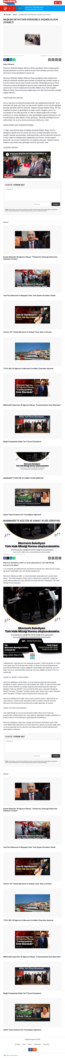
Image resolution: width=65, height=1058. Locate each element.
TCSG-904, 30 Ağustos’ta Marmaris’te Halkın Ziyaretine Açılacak (36, 8)
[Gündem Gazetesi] (10, 2)
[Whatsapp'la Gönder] (14, 59)
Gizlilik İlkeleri (37, 1044)
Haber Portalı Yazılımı (12, 1055)
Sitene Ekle (46, 1044)
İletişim (30, 1044)
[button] (53, 59)
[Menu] (55, 2)
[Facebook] (4, 59)
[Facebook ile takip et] (30, 1049)
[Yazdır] (49, 59)
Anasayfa (8, 14)
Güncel (15, 14)
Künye (24, 1044)
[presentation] (9, 8)
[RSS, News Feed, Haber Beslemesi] (34, 1049)
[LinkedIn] (11, 59)
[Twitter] (7, 59)
